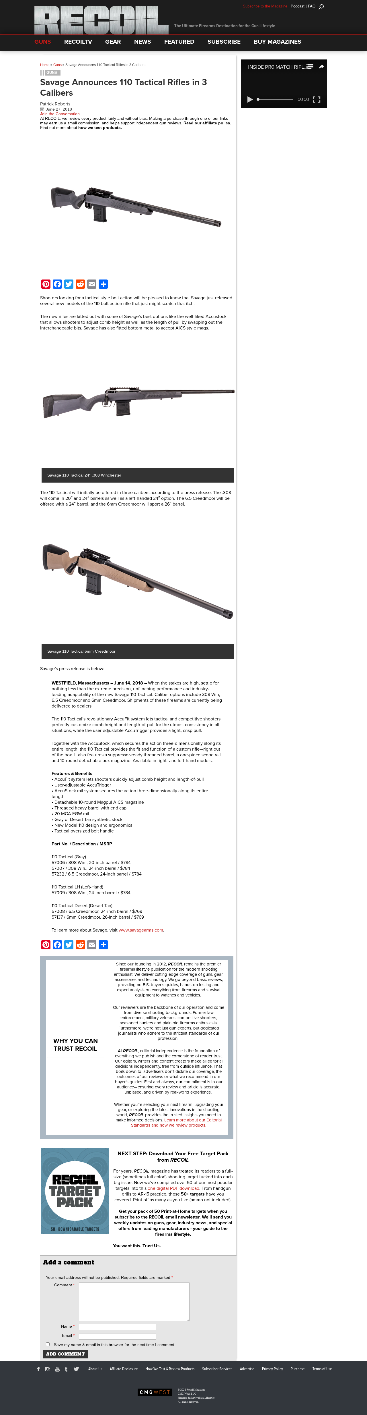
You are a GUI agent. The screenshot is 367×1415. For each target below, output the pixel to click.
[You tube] (58, 1369)
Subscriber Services (217, 1369)
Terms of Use (322, 1369)
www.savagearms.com (141, 930)
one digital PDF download (173, 1188)
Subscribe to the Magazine (265, 6)
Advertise (247, 1369)
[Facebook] (39, 1369)
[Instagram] (48, 1369)
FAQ (311, 6)
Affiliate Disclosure (124, 1369)
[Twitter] (77, 1369)
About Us (95, 1369)
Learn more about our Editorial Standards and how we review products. (176, 1122)
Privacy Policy (272, 1369)
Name (68, 1326)
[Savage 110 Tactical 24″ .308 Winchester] (138, 403)
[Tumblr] (67, 1369)
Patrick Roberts (55, 104)
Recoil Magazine (196, 1389)
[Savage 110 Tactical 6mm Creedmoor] (138, 579)
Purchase (298, 1369)
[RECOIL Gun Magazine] (101, 33)
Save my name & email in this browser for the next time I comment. (114, 1344)
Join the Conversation (60, 113)
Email (68, 1335)
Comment (64, 1285)
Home (45, 65)
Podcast (297, 6)
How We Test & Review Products (170, 1369)
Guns (57, 65)
